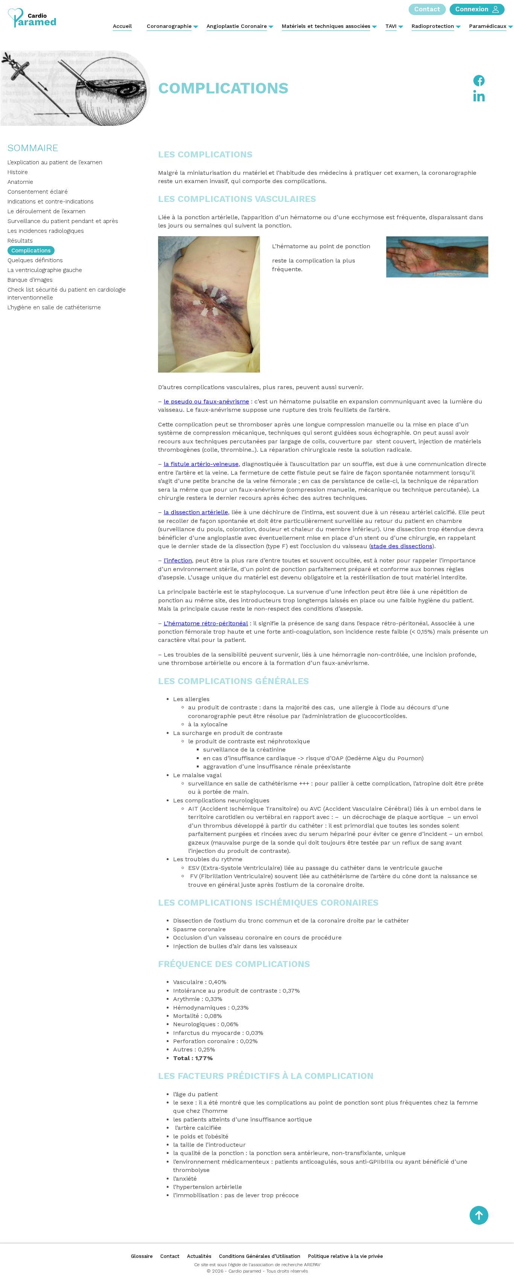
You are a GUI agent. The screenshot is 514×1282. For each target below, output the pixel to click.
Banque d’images (30, 280)
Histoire (18, 172)
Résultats (20, 240)
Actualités (199, 1256)
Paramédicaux (487, 26)
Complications (31, 250)
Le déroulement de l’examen (46, 211)
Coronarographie (169, 26)
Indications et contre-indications (51, 201)
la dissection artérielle (196, 512)
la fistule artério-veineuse (201, 464)
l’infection (178, 560)
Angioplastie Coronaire (237, 26)
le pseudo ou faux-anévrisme (206, 401)
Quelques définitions (35, 260)
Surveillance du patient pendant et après (63, 221)
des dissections (409, 546)
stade (378, 546)
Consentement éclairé (38, 191)
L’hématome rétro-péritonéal (206, 623)
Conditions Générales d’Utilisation (259, 1256)
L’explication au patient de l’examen (55, 162)
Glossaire (142, 1256)
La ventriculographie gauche (45, 270)
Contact (169, 1256)
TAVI (391, 26)
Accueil (122, 26)
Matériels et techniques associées (326, 26)
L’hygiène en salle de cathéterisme (54, 307)
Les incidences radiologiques (46, 231)
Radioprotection (433, 26)
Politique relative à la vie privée (345, 1256)
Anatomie (20, 182)
